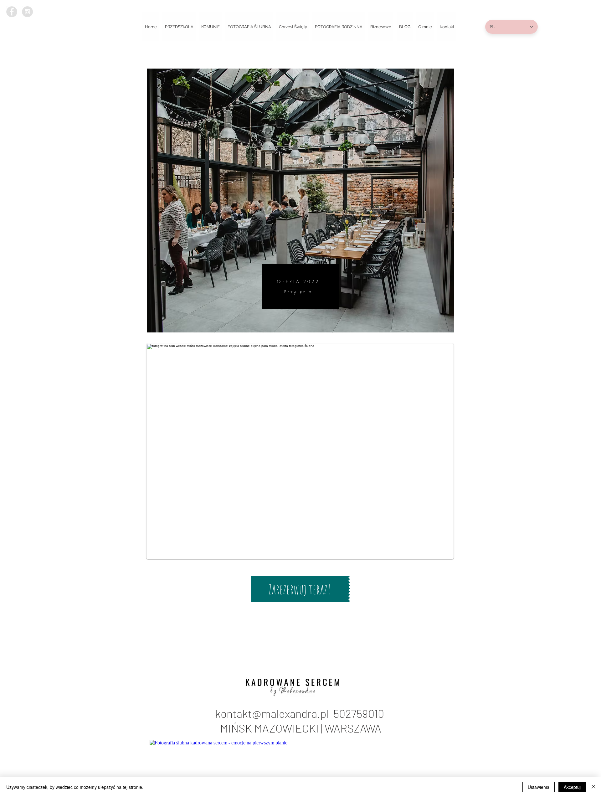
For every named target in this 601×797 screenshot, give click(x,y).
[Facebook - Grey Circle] (11, 11)
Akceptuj (572, 787)
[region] (300, 200)
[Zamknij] (593, 787)
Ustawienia (538, 787)
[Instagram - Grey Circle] (27, 11)
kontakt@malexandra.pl (274, 713)
